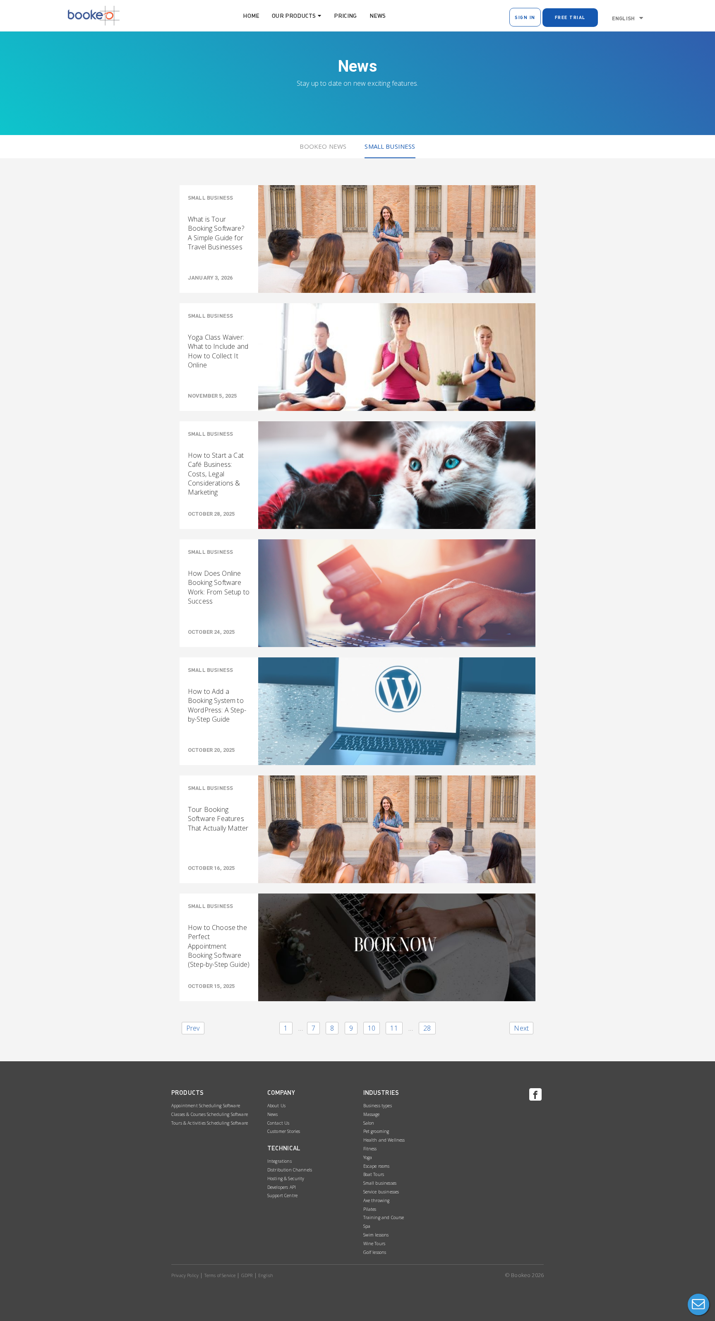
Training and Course (383, 1217)
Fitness (370, 1149)
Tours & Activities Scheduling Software (209, 1123)
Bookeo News (323, 146)
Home (251, 15)
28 (427, 1028)
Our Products (294, 15)
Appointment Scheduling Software (205, 1105)
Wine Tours (374, 1243)
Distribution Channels (289, 1170)
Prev (193, 1028)
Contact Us (278, 1123)
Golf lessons (374, 1252)
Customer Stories (283, 1131)
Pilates (370, 1209)
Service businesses (381, 1192)
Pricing (345, 15)
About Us (276, 1105)
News (377, 15)
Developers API (281, 1187)
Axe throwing (376, 1200)
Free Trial (570, 17)
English (623, 18)
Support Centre (282, 1195)
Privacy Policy (185, 1275)
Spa (366, 1226)
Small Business (390, 146)
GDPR (247, 1275)
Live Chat (698, 1304)
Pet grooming (376, 1131)
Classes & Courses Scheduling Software (209, 1114)
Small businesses (380, 1183)
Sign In (525, 17)
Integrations (279, 1161)
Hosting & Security (286, 1178)
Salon (368, 1123)
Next (521, 1028)
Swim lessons (376, 1235)
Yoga (367, 1157)
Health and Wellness (384, 1140)
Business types (377, 1105)
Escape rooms (376, 1166)
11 (394, 1028)
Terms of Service (220, 1275)
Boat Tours (373, 1174)
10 (371, 1028)
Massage (371, 1114)
